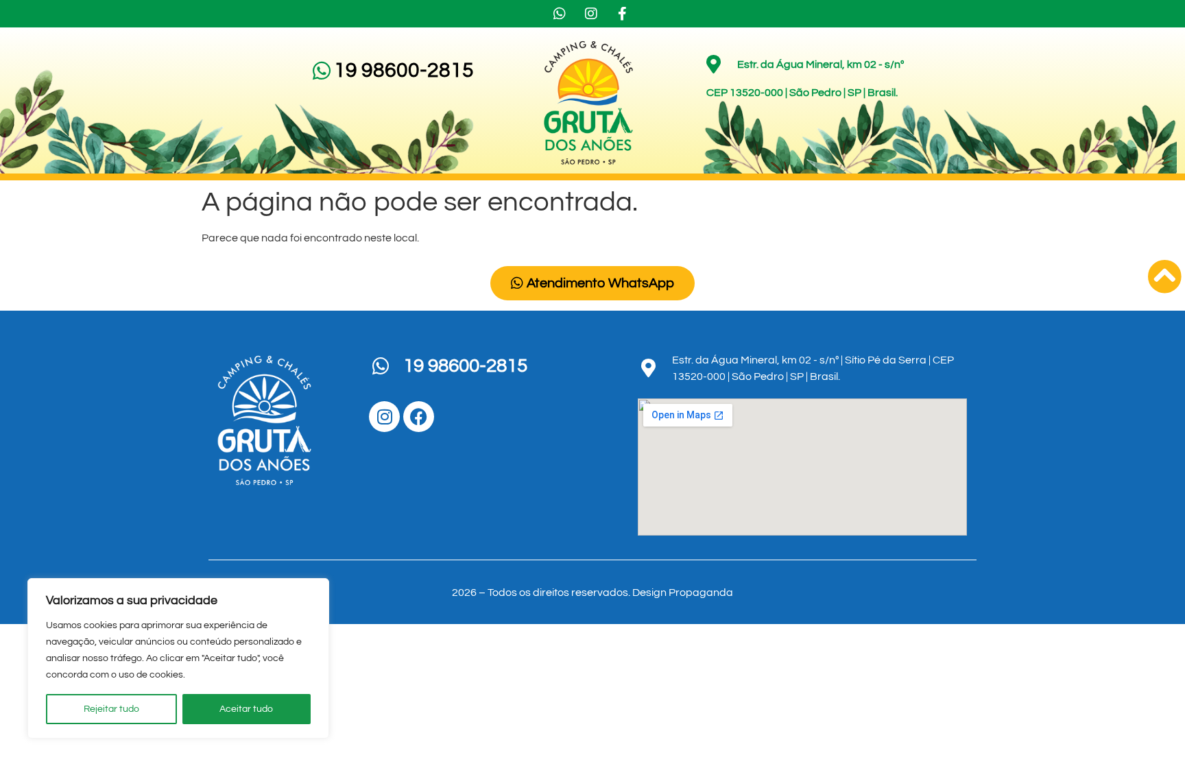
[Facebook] (418, 416)
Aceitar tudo (246, 709)
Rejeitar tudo (111, 709)
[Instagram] (384, 416)
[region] (178, 658)
